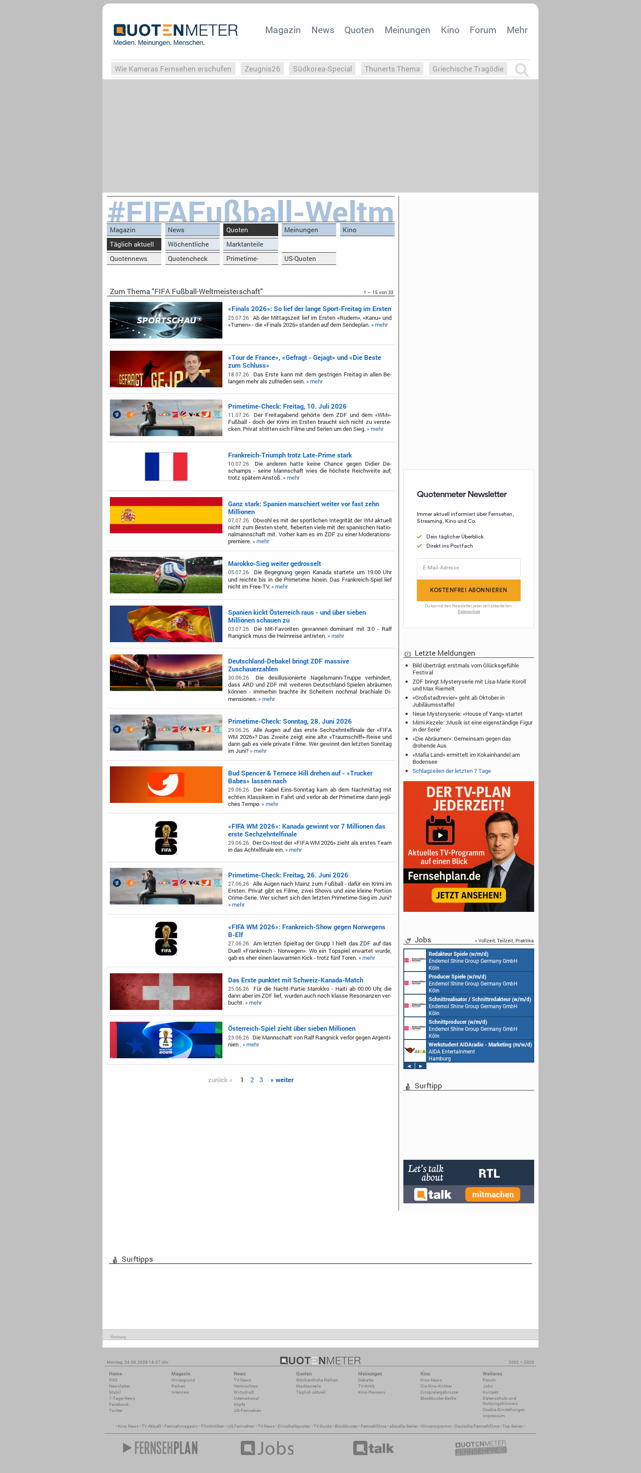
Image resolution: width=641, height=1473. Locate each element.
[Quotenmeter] (176, 34)
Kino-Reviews (371, 1392)
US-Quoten (300, 258)
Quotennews (128, 258)
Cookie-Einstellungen (504, 1409)
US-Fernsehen (247, 1410)
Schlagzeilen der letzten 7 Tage (452, 771)
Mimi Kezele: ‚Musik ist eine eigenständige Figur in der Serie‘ (472, 725)
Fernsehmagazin (181, 1426)
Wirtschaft (244, 1392)
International (246, 1398)
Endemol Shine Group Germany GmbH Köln (473, 960)
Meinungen (407, 30)
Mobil (115, 1392)
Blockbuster (346, 1426)
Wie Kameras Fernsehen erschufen (173, 69)
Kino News (128, 1426)
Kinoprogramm (436, 1426)
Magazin (283, 30)
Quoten (359, 30)
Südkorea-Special (322, 69)
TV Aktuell (151, 1426)
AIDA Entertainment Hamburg (480, 1051)
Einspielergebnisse (439, 1392)
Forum (483, 30)
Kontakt (490, 1392)
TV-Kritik (366, 1386)
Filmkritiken (213, 1426)
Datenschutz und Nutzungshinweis (500, 1400)
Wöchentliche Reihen (188, 245)
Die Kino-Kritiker (436, 1386)
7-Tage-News (122, 1398)
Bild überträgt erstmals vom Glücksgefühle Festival (466, 668)
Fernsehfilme (373, 1426)
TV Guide (322, 1426)
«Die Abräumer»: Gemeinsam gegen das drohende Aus (462, 742)
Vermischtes (246, 1386)
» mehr (379, 324)
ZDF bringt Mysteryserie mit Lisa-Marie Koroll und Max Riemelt (469, 684)
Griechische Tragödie (468, 69)
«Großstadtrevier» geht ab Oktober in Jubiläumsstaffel (459, 701)
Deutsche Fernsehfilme (476, 1426)
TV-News (242, 1380)
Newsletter (119, 1386)
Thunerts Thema (392, 69)
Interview (180, 1392)
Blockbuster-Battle (438, 1398)
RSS (113, 1380)
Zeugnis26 (262, 69)
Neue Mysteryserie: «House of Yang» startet (468, 714)
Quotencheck (188, 258)
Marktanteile (244, 244)
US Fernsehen (241, 1426)
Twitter (116, 1410)
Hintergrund (183, 1380)
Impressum (494, 1416)
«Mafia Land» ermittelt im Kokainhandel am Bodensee (466, 758)
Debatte (365, 1380)
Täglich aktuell (132, 244)
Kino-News (431, 1380)
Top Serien (512, 1426)
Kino (450, 30)
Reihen (178, 1386)
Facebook (119, 1404)
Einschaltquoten (294, 1426)
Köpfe (239, 1404)
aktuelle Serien (403, 1426)
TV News (266, 1426)
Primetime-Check (242, 259)
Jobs (488, 1386)
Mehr (517, 30)
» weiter (281, 1079)
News (322, 30)
